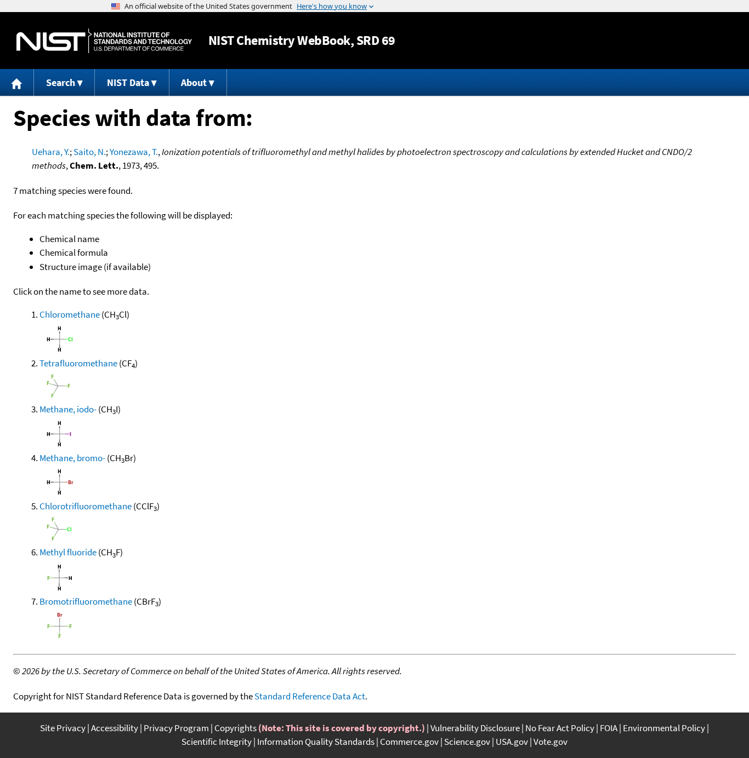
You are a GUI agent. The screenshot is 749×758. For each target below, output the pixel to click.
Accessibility (114, 728)
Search (60, 82)
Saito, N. (89, 152)
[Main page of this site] (17, 82)
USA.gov (512, 742)
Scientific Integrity (216, 742)
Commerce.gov (409, 742)
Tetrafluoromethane (78, 363)
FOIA (608, 728)
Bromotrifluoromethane (85, 601)
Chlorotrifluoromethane (85, 506)
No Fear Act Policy (559, 728)
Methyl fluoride (68, 552)
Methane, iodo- (68, 409)
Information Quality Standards (315, 742)
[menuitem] (17, 82)
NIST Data (128, 82)
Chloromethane (69, 314)
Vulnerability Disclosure (475, 728)
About (194, 82)
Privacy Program (176, 728)
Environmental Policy (664, 728)
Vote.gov (551, 742)
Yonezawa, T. (134, 152)
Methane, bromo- (72, 458)
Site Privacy (63, 728)
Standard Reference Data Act (309, 696)
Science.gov (467, 742)
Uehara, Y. (51, 152)
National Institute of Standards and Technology (104, 40)
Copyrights (235, 728)
